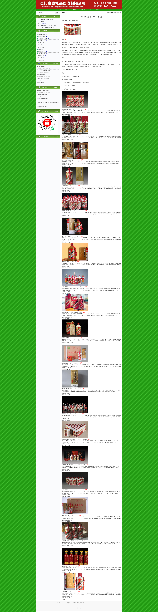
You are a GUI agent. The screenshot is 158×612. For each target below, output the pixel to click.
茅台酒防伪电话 (40, 82)
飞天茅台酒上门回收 (42, 38)
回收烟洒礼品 (41, 47)
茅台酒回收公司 (41, 51)
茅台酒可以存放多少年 (42, 94)
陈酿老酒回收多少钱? (42, 106)
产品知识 (83, 10)
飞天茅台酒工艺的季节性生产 (43, 70)
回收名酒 (40, 58)
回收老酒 (40, 45)
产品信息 (67, 10)
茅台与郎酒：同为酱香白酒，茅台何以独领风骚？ (48, 102)
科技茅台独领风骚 (41, 74)
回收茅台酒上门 (41, 40)
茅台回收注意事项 (41, 67)
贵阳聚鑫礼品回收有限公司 (68, 114)
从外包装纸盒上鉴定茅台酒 (43, 78)
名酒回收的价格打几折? (42, 98)
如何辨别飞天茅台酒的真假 (43, 90)
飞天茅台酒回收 (41, 53)
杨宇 (99, 603)
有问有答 (91, 10)
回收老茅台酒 (41, 42)
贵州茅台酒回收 (41, 34)
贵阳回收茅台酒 (41, 36)
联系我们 (98, 10)
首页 (60, 10)
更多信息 (64, 599)
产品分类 (75, 10)
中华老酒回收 (41, 55)
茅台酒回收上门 (41, 49)
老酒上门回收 (41, 60)
